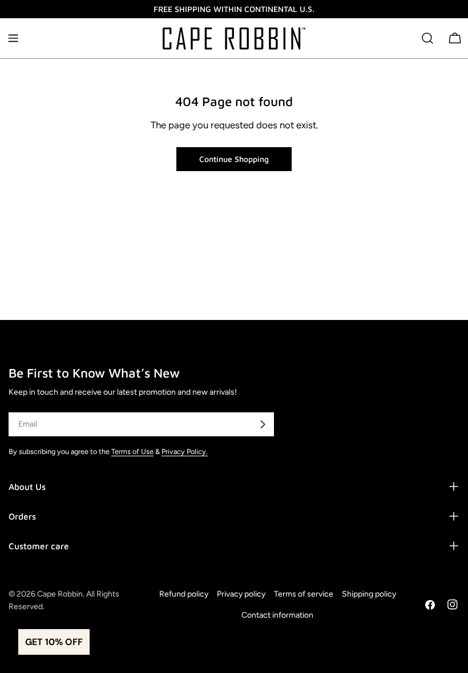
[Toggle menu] (13, 38)
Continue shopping (234, 159)
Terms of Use (132, 451)
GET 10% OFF (54, 642)
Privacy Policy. (185, 451)
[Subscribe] (262, 424)
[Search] (427, 38)
